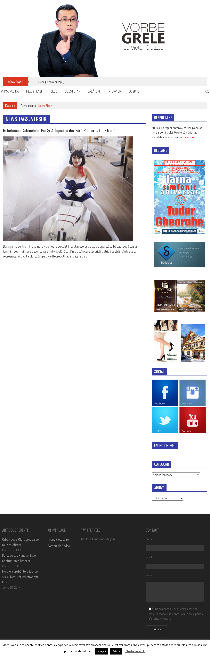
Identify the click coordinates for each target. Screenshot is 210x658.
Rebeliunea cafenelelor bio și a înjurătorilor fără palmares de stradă (59, 130)
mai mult (190, 137)
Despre (134, 91)
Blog (53, 91)
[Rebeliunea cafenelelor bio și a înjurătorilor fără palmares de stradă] (74, 188)
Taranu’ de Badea (59, 546)
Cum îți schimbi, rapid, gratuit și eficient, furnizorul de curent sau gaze (80, 82)
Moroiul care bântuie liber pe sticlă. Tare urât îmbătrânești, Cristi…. (20, 576)
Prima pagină (10, 91)
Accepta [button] (101, 651)
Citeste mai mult (135, 651)
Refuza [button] (116, 651)
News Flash (34, 91)
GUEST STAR (72, 91)
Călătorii (94, 91)
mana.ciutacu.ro (58, 539)
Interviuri (115, 91)
